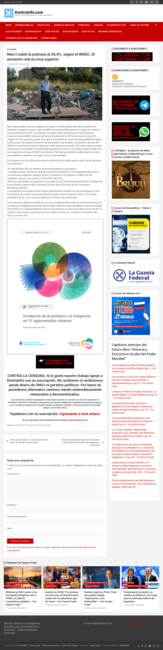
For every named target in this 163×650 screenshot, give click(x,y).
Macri (41, 425)
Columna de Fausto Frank (17, 583)
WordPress (124, 645)
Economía (11, 49)
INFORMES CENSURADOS (110, 31)
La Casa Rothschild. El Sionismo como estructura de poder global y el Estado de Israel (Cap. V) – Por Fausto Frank (132, 421)
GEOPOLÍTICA (43, 25)
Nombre (12, 505)
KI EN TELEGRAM (13, 31)
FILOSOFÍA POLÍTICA (116, 25)
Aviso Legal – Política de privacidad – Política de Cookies (54, 645)
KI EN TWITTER (52, 31)
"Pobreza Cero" (32, 425)
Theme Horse (95, 645)
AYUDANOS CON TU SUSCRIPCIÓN (21, 38)
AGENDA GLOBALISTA (64, 25)
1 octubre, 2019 (13, 64)
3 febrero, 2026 (90, 608)
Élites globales (13, 586)
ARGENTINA (129, 583)
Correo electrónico (17, 516)
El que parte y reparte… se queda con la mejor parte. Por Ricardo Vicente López (29, 441)
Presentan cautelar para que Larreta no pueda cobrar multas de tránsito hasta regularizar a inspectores (80, 442)
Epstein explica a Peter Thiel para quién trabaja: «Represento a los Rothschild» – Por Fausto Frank (100, 598)
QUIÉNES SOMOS (49, 38)
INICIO (8, 25)
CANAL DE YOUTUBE (139, 25)
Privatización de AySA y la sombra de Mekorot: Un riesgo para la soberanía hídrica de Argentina (140, 597)
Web (9, 528)
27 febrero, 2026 (51, 605)
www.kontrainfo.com (78, 420)
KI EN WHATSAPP (33, 31)
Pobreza (47, 425)
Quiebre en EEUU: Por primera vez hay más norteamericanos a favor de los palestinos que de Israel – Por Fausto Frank (62, 597)
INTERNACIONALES (24, 25)
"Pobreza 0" (20, 425)
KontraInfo (25, 64)
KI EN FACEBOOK (70, 31)
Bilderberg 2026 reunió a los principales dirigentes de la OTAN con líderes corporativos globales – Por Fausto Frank (21, 598)
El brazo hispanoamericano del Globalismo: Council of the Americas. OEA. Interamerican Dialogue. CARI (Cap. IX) (134, 483)
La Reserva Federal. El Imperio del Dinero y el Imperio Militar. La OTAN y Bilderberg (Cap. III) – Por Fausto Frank (134, 394)
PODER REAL (84, 25)
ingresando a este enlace (80, 414)
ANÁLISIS (98, 25)
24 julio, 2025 (129, 605)
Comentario (13, 473)
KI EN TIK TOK (88, 31)
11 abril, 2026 (11, 608)
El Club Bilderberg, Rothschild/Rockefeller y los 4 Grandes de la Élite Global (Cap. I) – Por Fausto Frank (134, 368)
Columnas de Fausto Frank (21, 562)
